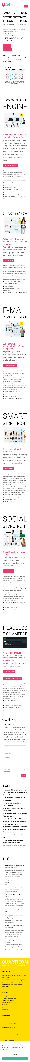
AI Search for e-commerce (8, 996)
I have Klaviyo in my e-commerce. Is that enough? (13, 979)
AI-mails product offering (8, 1000)
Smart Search (19, 58)
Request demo (7, 49)
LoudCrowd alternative (16, 1034)
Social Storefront (9, 571)
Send (23, 775)
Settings (15, 1054)
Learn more (6, 46)
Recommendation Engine (10, 165)
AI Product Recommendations (9, 998)
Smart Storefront (15, 59)
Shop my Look (5, 1009)
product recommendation (16, 1023)
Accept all (15, 1058)
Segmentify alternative (9, 1034)
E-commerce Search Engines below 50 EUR (12, 982)
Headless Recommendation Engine (13, 678)
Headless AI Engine (9, 671)
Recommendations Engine (9, 58)
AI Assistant (5, 1004)
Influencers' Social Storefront (9, 1002)
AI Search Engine (9, 260)
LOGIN (26, 3)
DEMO (26, 6)
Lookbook (4, 1007)
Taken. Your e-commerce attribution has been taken (14, 981)
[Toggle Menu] (12, 4)
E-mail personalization (10, 365)
